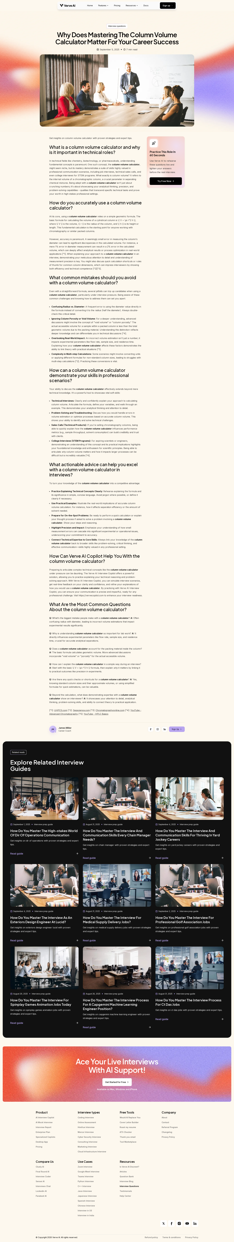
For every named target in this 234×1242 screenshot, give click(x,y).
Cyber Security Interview (89, 1137)
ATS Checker (126, 1132)
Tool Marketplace (128, 1142)
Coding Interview (86, 1117)
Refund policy (151, 1237)
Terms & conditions (171, 1237)
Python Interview (86, 1181)
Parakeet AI (41, 1196)
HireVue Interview (86, 1127)
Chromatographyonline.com (110, 710)
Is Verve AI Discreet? (129, 1167)
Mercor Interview (86, 1132)
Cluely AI (40, 1167)
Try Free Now (164, 181)
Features (102, 5)
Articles (123, 1171)
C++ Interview (84, 1186)
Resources (131, 5)
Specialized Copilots (45, 1137)
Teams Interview (85, 1176)
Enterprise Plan (43, 1132)
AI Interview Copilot (45, 1117)
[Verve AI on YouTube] (187, 1223)
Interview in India (86, 1215)
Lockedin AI (41, 1191)
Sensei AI (40, 1181)
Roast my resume (128, 1127)
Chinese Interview (86, 1206)
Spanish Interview (86, 1201)
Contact (165, 1122)
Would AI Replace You (130, 1117)
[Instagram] (157, 729)
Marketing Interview (87, 1147)
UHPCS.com (60, 710)
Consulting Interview (87, 1142)
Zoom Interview (85, 1167)
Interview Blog (126, 1181)
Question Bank (127, 1176)
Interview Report (43, 1127)
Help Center (125, 1196)
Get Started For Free (115, 1082)
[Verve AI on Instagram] (179, 1223)
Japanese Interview (87, 1196)
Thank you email (128, 1137)
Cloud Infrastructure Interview (92, 1151)
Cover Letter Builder (129, 1122)
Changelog (167, 1132)
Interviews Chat (43, 1186)
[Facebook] (150, 729)
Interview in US (85, 1210)
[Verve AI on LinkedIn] (195, 1223)
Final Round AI (42, 1171)
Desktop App (42, 1142)
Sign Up (175, 729)
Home (90, 5)
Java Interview (85, 1191)
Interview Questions (129, 1186)
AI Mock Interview (44, 1122)
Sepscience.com (81, 710)
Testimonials (126, 1191)
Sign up (166, 5)
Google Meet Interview (88, 1171)
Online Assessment (87, 1122)
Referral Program (170, 1127)
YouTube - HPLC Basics (96, 714)
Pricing (117, 5)
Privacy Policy (168, 1137)
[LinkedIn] (164, 729)
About (164, 1117)
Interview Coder (43, 1176)
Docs (145, 5)
